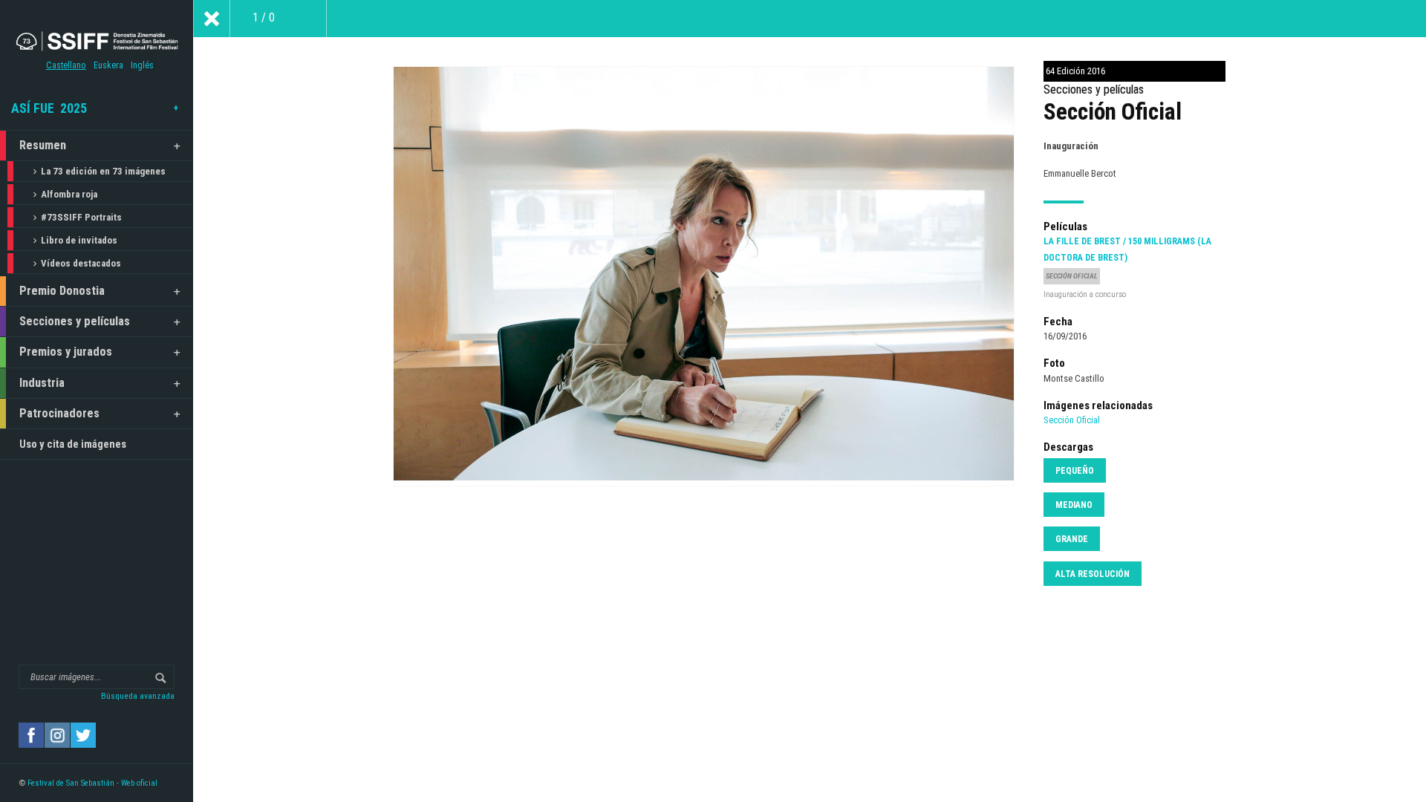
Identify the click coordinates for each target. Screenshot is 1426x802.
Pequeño (1074, 471)
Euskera (108, 65)
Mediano (1074, 505)
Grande (1071, 539)
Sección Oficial (1072, 420)
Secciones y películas (74, 321)
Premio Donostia (62, 291)
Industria (42, 383)
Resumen (42, 145)
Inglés (142, 65)
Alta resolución (1092, 574)
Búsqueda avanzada (138, 696)
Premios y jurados (65, 352)
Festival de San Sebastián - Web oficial (92, 783)
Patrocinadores (59, 413)
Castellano (66, 65)
